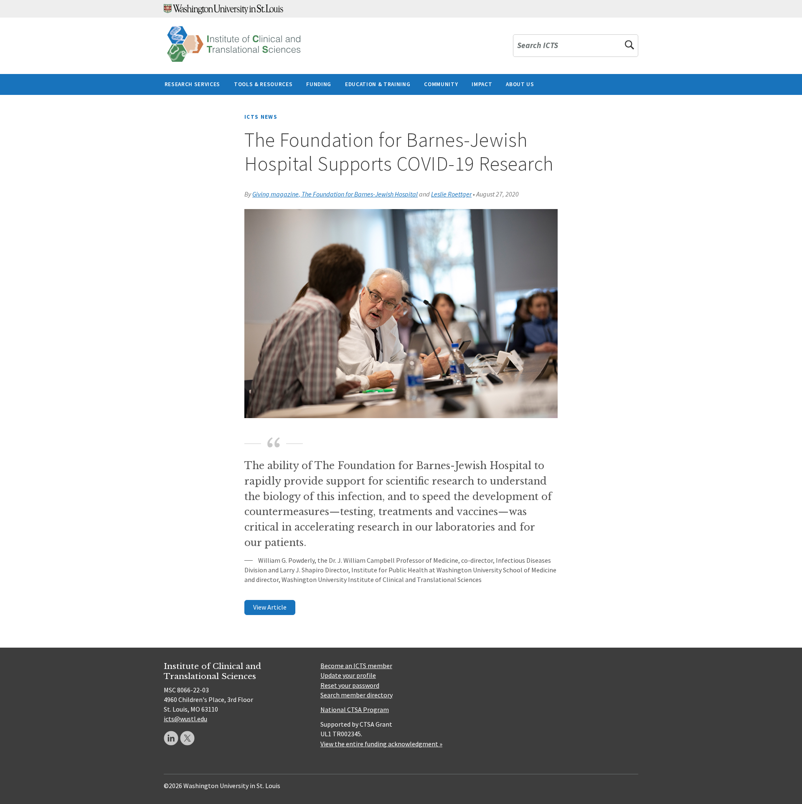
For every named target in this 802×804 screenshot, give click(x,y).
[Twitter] (187, 738)
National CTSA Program (354, 709)
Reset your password (349, 685)
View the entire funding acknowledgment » (381, 744)
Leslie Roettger (451, 194)
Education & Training (377, 84)
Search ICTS (537, 46)
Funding (318, 84)
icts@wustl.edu (185, 719)
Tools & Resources (263, 84)
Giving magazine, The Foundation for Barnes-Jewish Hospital (335, 194)
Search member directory (356, 695)
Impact (482, 84)
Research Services (192, 84)
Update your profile (348, 675)
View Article (270, 607)
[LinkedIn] (171, 738)
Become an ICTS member (356, 665)
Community (441, 84)
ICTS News (260, 117)
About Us (520, 84)
